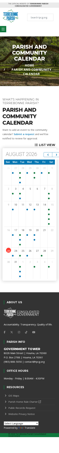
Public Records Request (21, 407)
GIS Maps (13, 395)
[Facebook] (5, 332)
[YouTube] (33, 332)
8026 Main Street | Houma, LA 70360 (25, 353)
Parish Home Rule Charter (23, 401)
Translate (29, 427)
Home (29, 65)
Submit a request (24, 134)
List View (47, 145)
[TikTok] (26, 332)
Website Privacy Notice (21, 414)
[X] (11, 332)
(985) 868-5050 (13, 361)
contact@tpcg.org (35, 361)
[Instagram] (19, 332)
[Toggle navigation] (3, 29)
